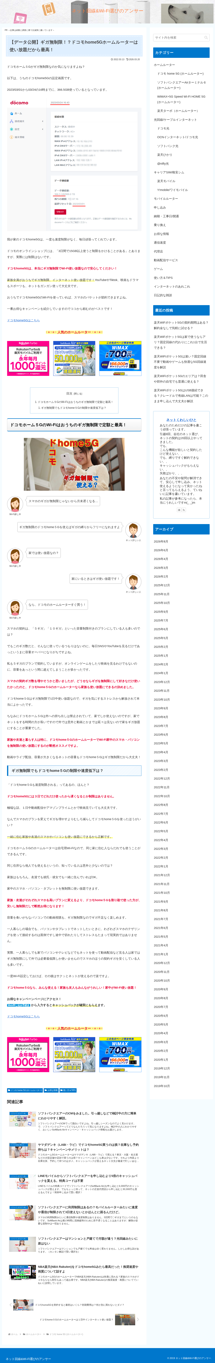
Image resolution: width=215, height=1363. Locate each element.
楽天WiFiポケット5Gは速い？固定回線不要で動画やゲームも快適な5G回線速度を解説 (180, 362)
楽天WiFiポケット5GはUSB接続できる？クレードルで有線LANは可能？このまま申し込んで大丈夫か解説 (181, 396)
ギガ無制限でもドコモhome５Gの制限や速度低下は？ (73, 407)
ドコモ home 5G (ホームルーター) (26, 1090)
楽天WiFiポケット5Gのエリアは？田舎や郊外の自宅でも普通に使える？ (180, 378)
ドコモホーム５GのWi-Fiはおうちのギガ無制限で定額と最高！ (75, 401)
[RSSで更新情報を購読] (184, 510)
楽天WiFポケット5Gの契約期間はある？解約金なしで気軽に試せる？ (181, 325)
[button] (206, 38)
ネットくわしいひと (181, 420)
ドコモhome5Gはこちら (23, 320)
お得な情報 (53, 1090)
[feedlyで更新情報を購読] (179, 510)
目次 (69, 393)
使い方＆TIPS (69, 1090)
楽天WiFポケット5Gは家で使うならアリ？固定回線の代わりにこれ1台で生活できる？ (180, 342)
